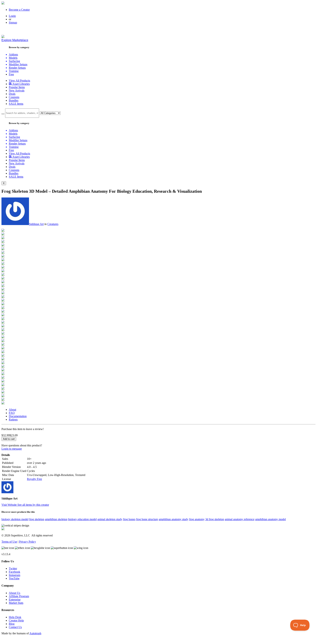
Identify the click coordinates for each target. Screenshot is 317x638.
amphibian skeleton (56, 519)
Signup (13, 22)
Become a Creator (19, 9)
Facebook (14, 571)
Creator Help (16, 620)
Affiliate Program (19, 596)
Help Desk (15, 617)
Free (11, 74)
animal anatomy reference (239, 519)
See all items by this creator (33, 504)
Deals (12, 93)
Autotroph (35, 633)
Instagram (14, 575)
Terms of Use (9, 541)
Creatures (52, 224)
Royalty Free (34, 479)
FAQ (12, 412)
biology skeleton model (14, 519)
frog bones (129, 519)
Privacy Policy (27, 541)
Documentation (18, 416)
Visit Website (9, 504)
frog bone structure (147, 519)
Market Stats (16, 602)
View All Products (19, 80)
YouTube (14, 578)
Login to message (11, 448)
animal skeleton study (109, 519)
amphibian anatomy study (173, 519)
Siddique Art (36, 224)
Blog (11, 623)
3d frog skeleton (214, 519)
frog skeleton (36, 519)
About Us (14, 592)
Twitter (13, 568)
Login (12, 15)
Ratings (13, 419)
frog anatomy (197, 519)
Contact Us (15, 627)
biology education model (82, 519)
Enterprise (15, 599)
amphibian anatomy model (270, 519)
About (12, 409)
